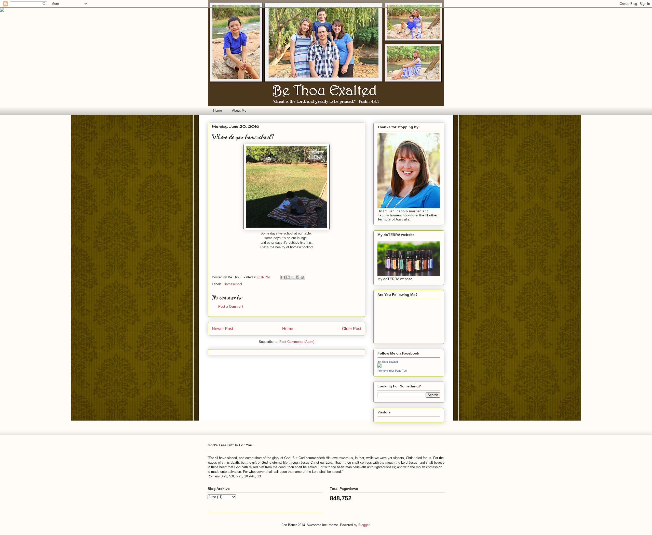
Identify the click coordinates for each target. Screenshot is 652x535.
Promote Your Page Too (392, 370)
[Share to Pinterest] (302, 277)
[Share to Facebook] (297, 277)
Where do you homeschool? (243, 136)
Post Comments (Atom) (296, 342)
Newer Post (222, 329)
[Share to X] (292, 277)
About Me (239, 110)
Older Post (351, 329)
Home (217, 110)
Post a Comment (230, 306)
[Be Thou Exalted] (379, 366)
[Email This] (283, 277)
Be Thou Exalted (387, 361)
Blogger (363, 525)
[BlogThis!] (287, 277)
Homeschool (233, 284)
